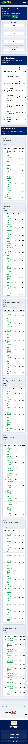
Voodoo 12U (10, 664)
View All (25, 706)
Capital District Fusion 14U (9, 393)
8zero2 (8, 241)
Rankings (15, 17)
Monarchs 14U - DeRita (9, 619)
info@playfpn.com (14, 734)
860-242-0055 (14, 727)
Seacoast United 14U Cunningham (10, 245)
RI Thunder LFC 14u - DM (9, 449)
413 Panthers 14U (9, 555)
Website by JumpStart (14, 741)
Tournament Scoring (14, 737)
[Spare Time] (10, 712)
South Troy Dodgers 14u (9, 407)
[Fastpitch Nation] (6, 3)
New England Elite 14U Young (10, 462)
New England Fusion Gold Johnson (9, 340)
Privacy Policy (14, 731)
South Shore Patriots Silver (10, 655)
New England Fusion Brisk (10, 456)
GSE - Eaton (10, 282)
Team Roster (6, 17)
